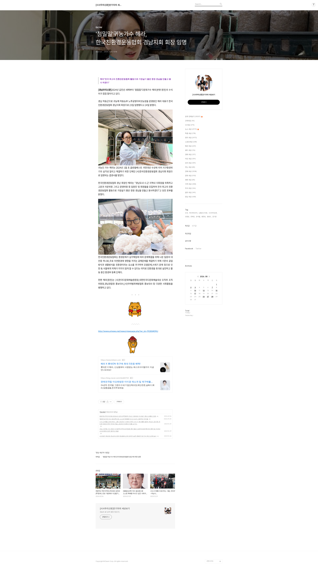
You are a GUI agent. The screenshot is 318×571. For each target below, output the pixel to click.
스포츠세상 (191, 142)
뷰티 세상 (190, 150)
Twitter (198, 249)
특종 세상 (190, 133)
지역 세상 (190, 184)
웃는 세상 (190, 167)
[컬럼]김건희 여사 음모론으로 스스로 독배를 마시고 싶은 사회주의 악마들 (123, 419)
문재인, (193, 217)
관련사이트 (210, 561)
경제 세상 (190, 154)
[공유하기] (107, 402)
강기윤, (214, 217)
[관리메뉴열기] (314, 4)
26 (204, 297)
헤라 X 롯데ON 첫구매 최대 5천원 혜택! (120, 363)
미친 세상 (190, 159)
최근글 (187, 226)
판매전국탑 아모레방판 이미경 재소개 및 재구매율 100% (126, 381)
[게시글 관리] (110, 402)
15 (216, 290)
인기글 (194, 226)
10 (195, 290)
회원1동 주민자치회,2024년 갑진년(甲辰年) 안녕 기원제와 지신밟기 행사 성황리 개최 (127, 416)
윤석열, (198, 217)
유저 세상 (190, 163)
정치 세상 (191, 138)
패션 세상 (190, 146)
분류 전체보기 (192, 116)
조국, (186, 213)
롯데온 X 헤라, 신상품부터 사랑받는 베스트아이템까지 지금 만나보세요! (127, 368)
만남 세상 (102, 412)
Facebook (189, 249)
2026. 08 (203, 276)
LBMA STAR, (203, 213)
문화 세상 (190, 176)
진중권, (187, 217)
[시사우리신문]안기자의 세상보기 (109, 5)
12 (204, 290)
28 (212, 297)
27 (208, 297)
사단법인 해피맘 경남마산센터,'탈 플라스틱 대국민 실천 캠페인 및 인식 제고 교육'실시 (127, 436)
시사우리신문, (213, 213)
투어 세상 (190, 188)
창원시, (209, 217)
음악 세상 (190, 192)
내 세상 (189, 125)
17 (195, 293)
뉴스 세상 (191, 129)
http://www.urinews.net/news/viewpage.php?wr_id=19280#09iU (128, 331)
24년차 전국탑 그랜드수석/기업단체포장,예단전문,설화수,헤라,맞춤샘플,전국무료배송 (127, 386)
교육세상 (190, 121)
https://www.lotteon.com (111, 360)
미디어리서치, (193, 213)
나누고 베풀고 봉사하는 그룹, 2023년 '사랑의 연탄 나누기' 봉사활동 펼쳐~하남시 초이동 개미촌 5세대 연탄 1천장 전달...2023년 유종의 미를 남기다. (129, 423)
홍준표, (203, 217)
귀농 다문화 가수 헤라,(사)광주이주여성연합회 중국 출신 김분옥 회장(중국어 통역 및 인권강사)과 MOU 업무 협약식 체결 (129, 430)
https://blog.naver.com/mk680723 (115, 378)
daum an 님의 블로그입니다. (110, 512)
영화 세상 (190, 180)
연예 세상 (191, 171)
